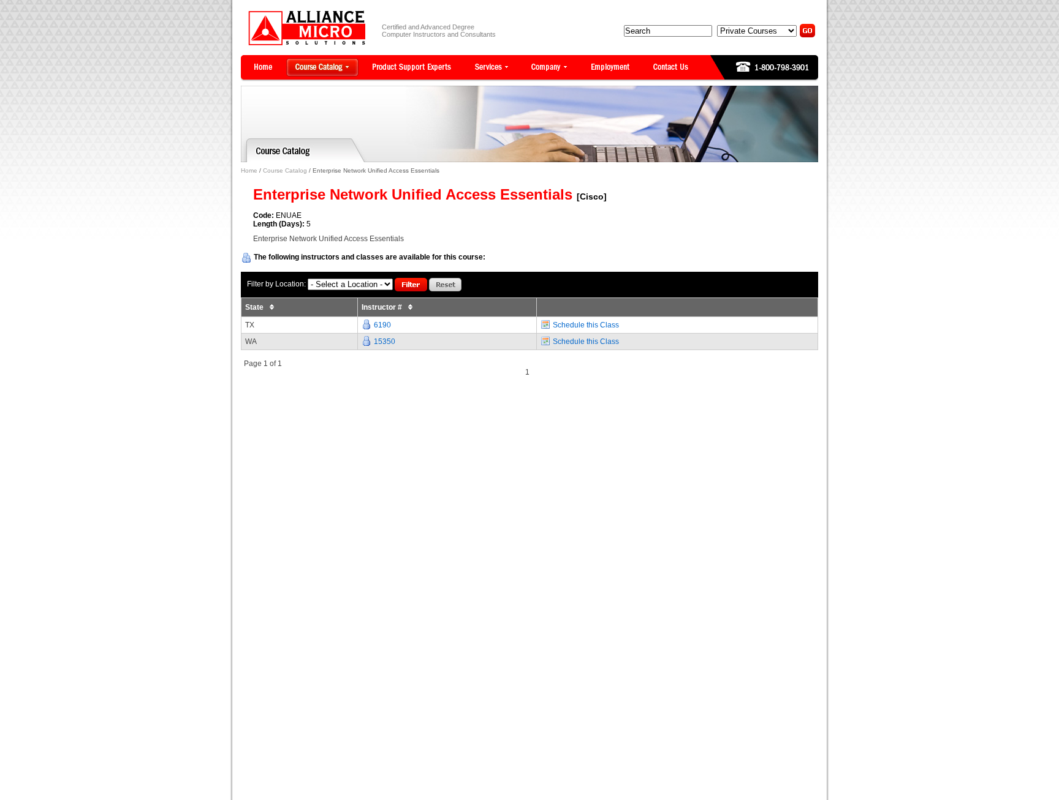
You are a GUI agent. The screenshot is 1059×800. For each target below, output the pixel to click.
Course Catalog (285, 170)
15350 (384, 341)
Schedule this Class (586, 325)
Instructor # (383, 307)
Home (249, 170)
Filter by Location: (276, 284)
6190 (382, 325)
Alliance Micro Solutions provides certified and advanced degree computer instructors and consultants (306, 27)
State (255, 307)
